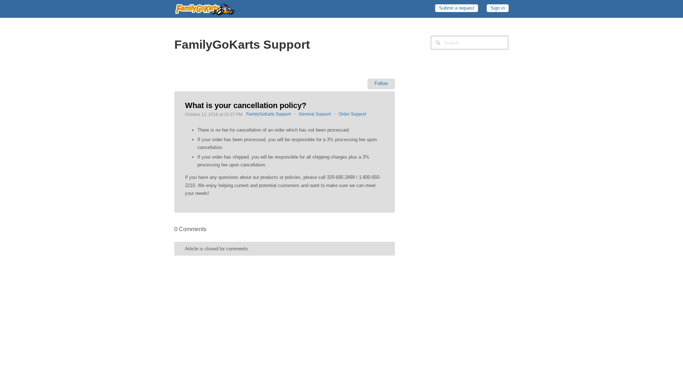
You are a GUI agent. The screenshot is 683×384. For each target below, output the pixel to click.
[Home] (204, 8)
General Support (315, 114)
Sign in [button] (498, 8)
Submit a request (456, 8)
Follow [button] (381, 83)
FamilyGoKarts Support (268, 114)
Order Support (352, 114)
